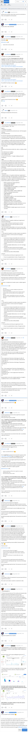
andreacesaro (7, 216)
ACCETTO (25, 729)
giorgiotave (7, 24)
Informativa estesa (22, 727)
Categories (9, 5)
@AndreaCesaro (4, 285)
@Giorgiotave (4, 42)
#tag (23, 429)
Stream (1, 5)
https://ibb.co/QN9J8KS (6, 456)
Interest (5, 5)
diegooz (6, 12)
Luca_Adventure (8, 36)
